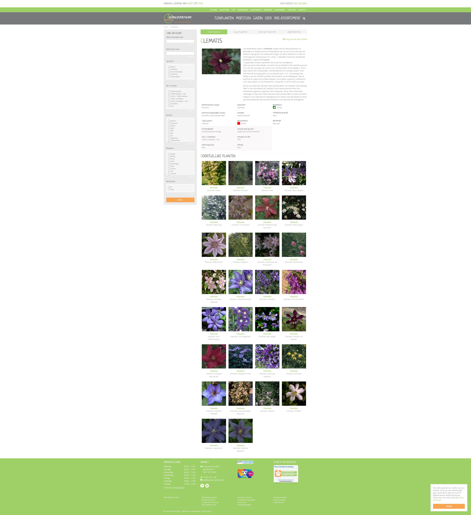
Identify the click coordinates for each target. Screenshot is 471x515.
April (172, 128)
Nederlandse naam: (173, 49)
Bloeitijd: (169, 115)
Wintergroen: (170, 181)
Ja (171, 187)
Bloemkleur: (170, 148)
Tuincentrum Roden (173, 511)
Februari (173, 123)
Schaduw (174, 103)
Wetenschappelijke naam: (174, 37)
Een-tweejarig (176, 71)
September (175, 140)
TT (207, 486)
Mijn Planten (294, 32)
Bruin (172, 159)
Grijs (172, 166)
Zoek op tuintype (267, 32)
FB (202, 486)
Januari (173, 121)
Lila (171, 171)
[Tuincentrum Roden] (177, 18)
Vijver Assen (242, 502)
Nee (172, 189)
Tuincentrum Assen (244, 497)
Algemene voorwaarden (191, 511)
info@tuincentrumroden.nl (213, 480)
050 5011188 (300, 3)
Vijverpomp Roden (244, 505)
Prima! (449, 506)
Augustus (174, 138)
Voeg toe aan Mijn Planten (296, 39)
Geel (172, 161)
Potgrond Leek (278, 502)
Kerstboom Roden (280, 497)
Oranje (173, 173)
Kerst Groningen (279, 500)
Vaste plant (175, 76)
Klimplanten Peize (208, 500)
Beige (172, 154)
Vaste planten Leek (209, 505)
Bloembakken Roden (171, 497)
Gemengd (174, 163)
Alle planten (240, 32)
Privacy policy (206, 511)
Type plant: (170, 61)
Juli (171, 135)
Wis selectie (190, 44)
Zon (172, 106)
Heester (174, 74)
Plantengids (214, 32)
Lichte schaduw (176, 98)
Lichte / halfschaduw (178, 96)
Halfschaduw (175, 91)
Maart (172, 125)
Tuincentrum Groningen (246, 500)
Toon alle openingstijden (174, 487)
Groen (173, 168)
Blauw (172, 156)
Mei (171, 130)
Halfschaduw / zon (178, 94)
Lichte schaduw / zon (179, 101)
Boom (172, 67)
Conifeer (173, 69)
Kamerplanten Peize (209, 497)
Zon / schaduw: (171, 86)
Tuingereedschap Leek (210, 502)
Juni (171, 133)
